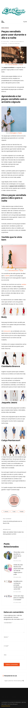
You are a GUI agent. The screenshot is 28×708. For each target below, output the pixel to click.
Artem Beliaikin (13, 64)
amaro (6, 511)
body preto (7, 331)
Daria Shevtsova (13, 270)
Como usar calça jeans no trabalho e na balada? (19, 598)
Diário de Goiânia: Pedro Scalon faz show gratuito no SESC (13, 533)
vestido (7, 276)
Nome (6, 637)
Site (5, 655)
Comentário (8, 623)
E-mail (6, 646)
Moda (21, 511)
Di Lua (6, 43)
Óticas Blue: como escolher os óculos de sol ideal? (19, 555)
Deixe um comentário (15, 43)
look (14, 511)
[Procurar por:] (14, 681)
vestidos (23, 284)
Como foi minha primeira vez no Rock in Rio (12, 522)
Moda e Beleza (5, 28)
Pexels (21, 64)
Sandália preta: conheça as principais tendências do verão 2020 (18, 585)
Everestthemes (5, 706)
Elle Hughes (13, 133)
